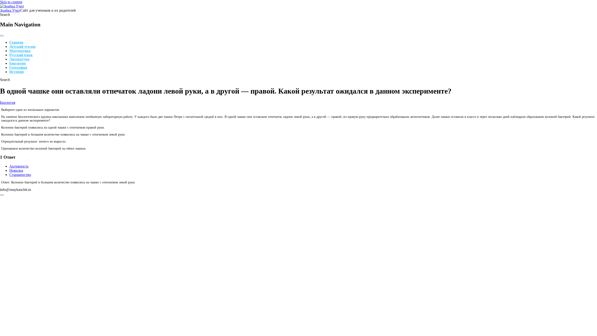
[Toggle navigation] (2, 35)
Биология (17, 63)
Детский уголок (22, 47)
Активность (18, 166)
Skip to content (11, 2)
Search (5, 15)
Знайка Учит (10, 10)
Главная (16, 42)
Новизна (16, 170)
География (18, 68)
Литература (19, 59)
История (16, 72)
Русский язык (21, 55)
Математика (20, 51)
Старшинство (20, 175)
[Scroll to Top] (2, 195)
